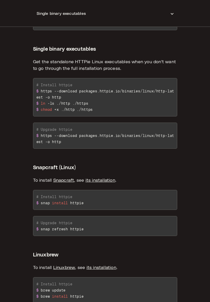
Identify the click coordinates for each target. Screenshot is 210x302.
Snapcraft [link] (63, 180)
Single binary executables (64, 49)
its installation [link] (100, 180)
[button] (105, 13)
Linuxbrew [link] (64, 267)
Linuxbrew (46, 254)
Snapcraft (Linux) (54, 167)
